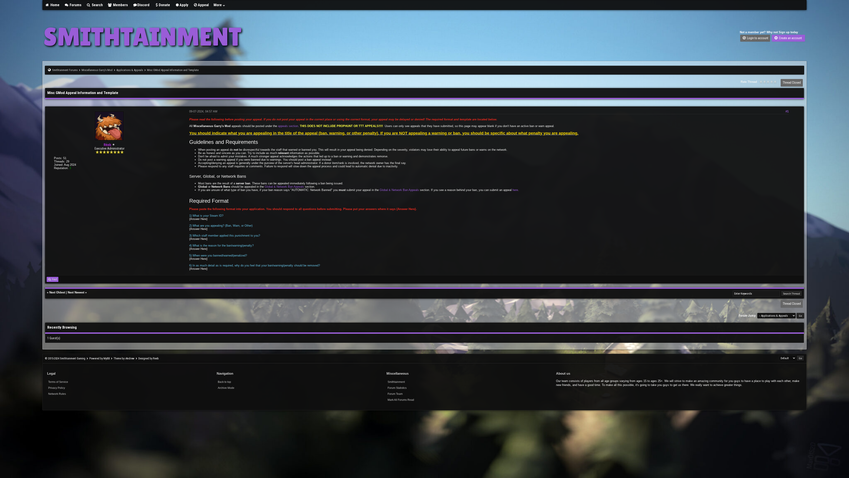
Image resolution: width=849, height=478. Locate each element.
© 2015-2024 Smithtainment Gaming (65, 358)
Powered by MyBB (99, 358)
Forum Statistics (397, 387)
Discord (143, 5)
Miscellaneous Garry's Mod (97, 70)
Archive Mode (226, 387)
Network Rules (57, 393)
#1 (787, 111)
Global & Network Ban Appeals (284, 186)
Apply (184, 5)
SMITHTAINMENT (142, 36)
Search (97, 5)
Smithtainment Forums (65, 70)
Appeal (203, 5)
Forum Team (395, 393)
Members (120, 5)
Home (54, 5)
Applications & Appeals (129, 70)
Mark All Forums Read (401, 399)
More (218, 5)
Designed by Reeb (148, 358)
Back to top (224, 382)
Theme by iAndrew (124, 358)
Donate (164, 5)
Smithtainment (396, 382)
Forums (75, 5)
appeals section (288, 126)
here (515, 190)
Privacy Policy (56, 387)
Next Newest (76, 292)
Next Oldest (57, 292)
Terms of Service (58, 382)
